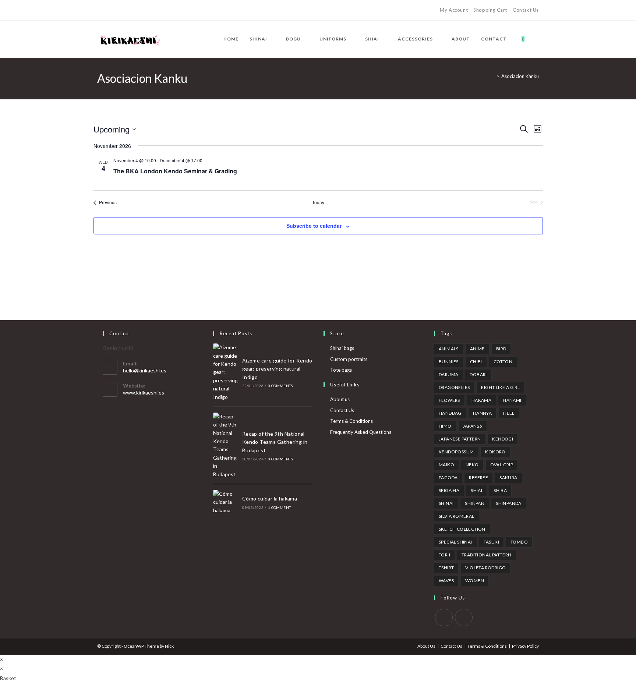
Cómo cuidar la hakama (269, 498)
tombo (519, 542)
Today (318, 202)
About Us (426, 646)
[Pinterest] (116, 10)
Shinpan (474, 503)
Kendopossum (456, 451)
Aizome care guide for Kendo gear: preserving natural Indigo (277, 368)
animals (449, 348)
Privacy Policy (525, 646)
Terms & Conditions (351, 421)
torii (444, 555)
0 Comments (280, 385)
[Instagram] (133, 10)
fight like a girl (500, 387)
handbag (450, 413)
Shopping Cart (490, 10)
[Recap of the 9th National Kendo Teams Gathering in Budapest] (225, 445)
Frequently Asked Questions (360, 432)
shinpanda (509, 503)
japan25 (473, 426)
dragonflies (454, 387)
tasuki (491, 542)
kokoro (495, 451)
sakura (508, 477)
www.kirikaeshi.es (143, 392)
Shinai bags (342, 348)
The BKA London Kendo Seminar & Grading (175, 171)
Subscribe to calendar (314, 225)
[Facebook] (107, 10)
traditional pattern (487, 555)
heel (509, 413)
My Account (454, 10)
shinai (446, 503)
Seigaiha (449, 490)
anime (477, 348)
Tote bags (341, 370)
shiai (476, 490)
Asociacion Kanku (520, 76)
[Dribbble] (124, 10)
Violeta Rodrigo (485, 567)
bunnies (449, 361)
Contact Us (526, 10)
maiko (446, 464)
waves (446, 580)
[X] (100, 10)
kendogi (502, 439)
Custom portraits (348, 359)
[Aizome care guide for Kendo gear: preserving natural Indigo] (225, 372)
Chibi (476, 361)
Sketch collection (462, 529)
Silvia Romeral (456, 516)
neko (472, 464)
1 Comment (279, 507)
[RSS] (158, 10)
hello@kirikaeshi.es (144, 370)
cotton (503, 361)
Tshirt (446, 567)
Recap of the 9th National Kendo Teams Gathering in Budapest (275, 442)
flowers (449, 400)
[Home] (492, 76)
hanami (512, 400)
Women (474, 580)
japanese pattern (460, 439)
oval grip (501, 464)
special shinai (455, 542)
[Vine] (150, 10)
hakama (481, 400)
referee (478, 477)
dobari (478, 374)
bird (501, 348)
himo (445, 426)
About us (340, 399)
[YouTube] (141, 10)
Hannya (482, 413)
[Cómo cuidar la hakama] (225, 502)
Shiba (500, 490)
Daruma (448, 374)
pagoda (448, 477)
